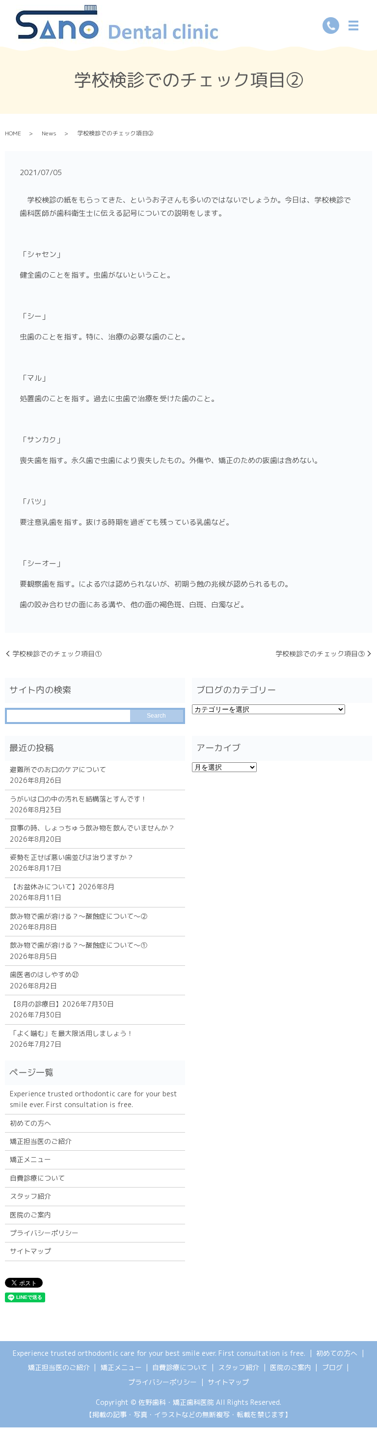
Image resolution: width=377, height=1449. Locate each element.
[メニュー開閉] (353, 25)
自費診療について (37, 1178)
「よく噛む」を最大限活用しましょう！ (72, 1033)
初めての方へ (30, 1123)
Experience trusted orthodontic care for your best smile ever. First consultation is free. (93, 1099)
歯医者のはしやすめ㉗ (44, 974)
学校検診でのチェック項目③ (320, 653)
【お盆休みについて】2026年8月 (62, 886)
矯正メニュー (30, 1159)
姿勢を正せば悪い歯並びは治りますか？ (72, 857)
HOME (13, 133)
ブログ (332, 1367)
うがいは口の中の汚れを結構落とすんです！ (78, 798)
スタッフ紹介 (30, 1196)
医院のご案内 (30, 1214)
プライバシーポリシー (44, 1233)
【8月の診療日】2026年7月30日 (62, 1004)
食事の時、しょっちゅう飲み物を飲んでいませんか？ (92, 827)
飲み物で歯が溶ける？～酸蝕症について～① (78, 945)
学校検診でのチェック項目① (57, 653)
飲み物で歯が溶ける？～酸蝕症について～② (78, 916)
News (49, 133)
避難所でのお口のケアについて (58, 769)
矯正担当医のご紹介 (41, 1141)
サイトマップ (30, 1251)
